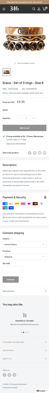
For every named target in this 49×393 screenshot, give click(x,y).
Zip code (6, 263)
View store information (16, 143)
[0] (44, 8)
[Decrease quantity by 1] (19, 118)
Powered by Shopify (10, 387)
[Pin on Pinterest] (34, 153)
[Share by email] (44, 153)
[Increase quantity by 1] (33, 118)
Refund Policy (8, 291)
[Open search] (33, 8)
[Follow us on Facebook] (4, 375)
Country (6, 238)
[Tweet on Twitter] (39, 153)
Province (6, 251)
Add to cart (24, 128)
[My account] (39, 8)
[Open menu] (4, 9)
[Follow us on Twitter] (9, 375)
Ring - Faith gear (10, 89)
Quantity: (7, 118)
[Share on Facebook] (29, 153)
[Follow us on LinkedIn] (14, 375)
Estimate (11, 279)
